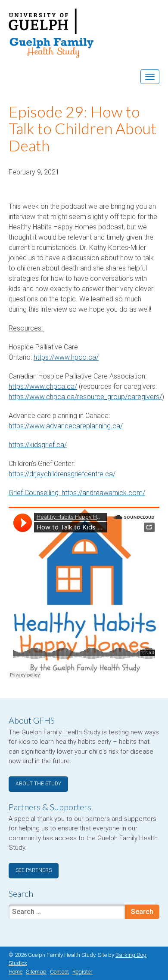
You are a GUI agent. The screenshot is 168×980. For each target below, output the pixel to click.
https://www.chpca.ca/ (43, 386)
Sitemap (36, 971)
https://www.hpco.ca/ (66, 357)
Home (15, 971)
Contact (59, 971)
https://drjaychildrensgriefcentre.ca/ (62, 474)
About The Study (38, 784)
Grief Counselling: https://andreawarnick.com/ (77, 493)
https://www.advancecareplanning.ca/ (66, 426)
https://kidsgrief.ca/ (38, 445)
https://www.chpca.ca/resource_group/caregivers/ (85, 397)
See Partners (34, 870)
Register (82, 971)
